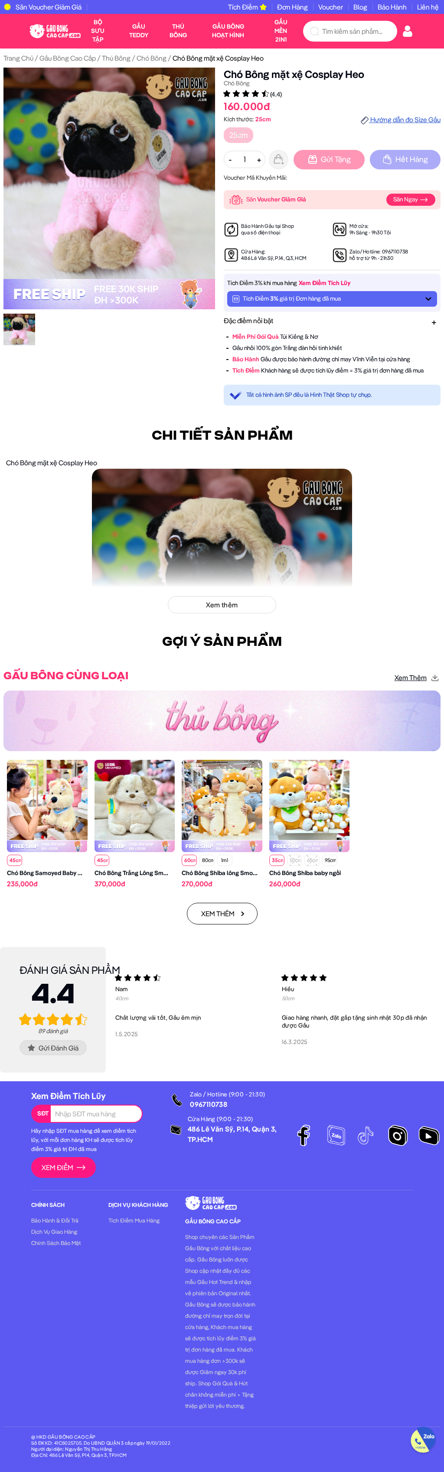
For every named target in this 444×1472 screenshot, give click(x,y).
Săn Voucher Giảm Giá (49, 7)
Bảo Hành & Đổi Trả (54, 1220)
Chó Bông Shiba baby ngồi (305, 873)
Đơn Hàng (292, 7)
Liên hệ (428, 7)
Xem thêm (411, 677)
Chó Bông (151, 58)
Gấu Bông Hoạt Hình (228, 31)
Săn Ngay (406, 199)
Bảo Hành (392, 7)
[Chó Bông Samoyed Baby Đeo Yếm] (47, 799)
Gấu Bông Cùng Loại (65, 676)
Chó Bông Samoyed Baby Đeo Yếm (54, 873)
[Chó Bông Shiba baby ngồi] (309, 799)
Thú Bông (178, 31)
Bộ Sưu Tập (97, 30)
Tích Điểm (243, 7)
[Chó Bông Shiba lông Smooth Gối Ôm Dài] (222, 799)
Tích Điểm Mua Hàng (134, 1220)
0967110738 (395, 251)
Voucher (330, 7)
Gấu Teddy (139, 31)
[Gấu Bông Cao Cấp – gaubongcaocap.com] (55, 30)
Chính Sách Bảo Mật (56, 1242)
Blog (360, 7)
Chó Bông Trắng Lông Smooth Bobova (146, 873)
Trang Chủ (18, 58)
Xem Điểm (57, 1167)
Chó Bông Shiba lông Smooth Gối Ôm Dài (238, 873)
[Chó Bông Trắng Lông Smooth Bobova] (135, 799)
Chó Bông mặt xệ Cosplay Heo (294, 74)
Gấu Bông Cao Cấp (67, 58)
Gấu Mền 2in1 (280, 30)
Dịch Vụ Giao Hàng (54, 1231)
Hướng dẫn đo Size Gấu (405, 119)
